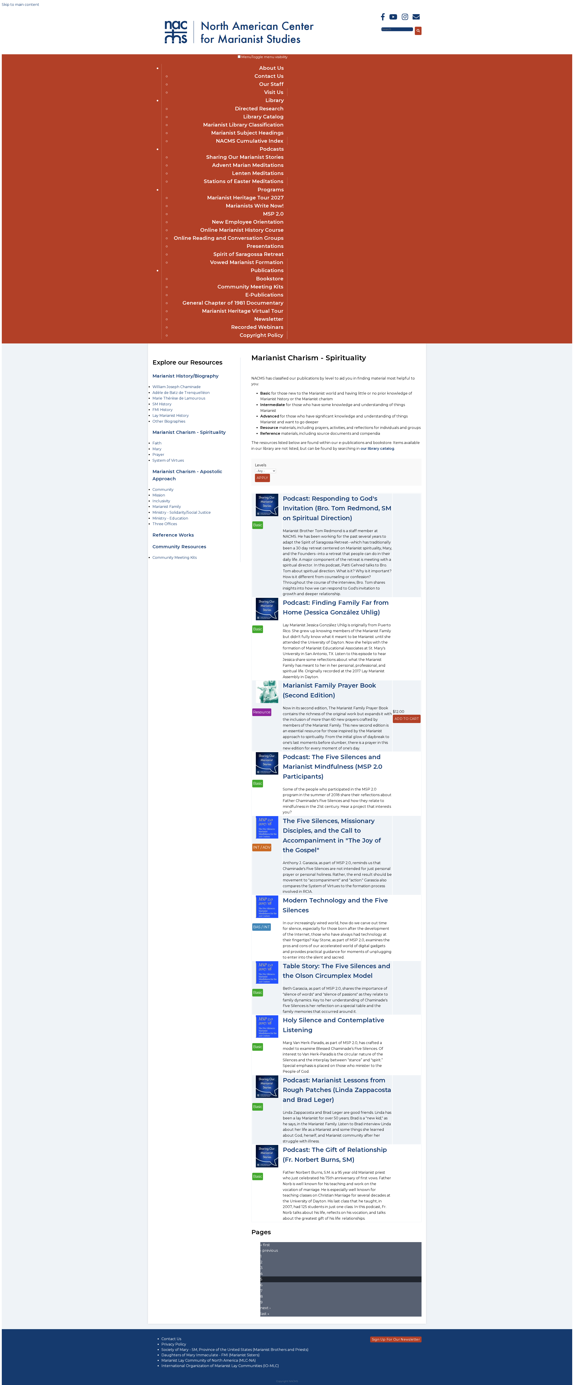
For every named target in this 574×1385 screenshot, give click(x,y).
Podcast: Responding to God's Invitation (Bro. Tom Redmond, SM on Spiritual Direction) (337, 508)
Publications (267, 270)
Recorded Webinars (257, 327)
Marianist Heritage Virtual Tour (242, 311)
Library (274, 100)
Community (163, 489)
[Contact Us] (416, 17)
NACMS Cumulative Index (249, 141)
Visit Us (273, 92)
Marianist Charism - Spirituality (189, 432)
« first (265, 1245)
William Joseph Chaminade (176, 387)
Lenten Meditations (258, 173)
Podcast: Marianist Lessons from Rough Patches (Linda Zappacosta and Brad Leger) (337, 1090)
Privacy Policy (173, 1344)
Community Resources (179, 546)
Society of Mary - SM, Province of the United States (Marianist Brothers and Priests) (235, 1350)
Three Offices (164, 524)
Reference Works (173, 535)
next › (265, 1308)
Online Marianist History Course (242, 230)
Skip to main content (20, 4)
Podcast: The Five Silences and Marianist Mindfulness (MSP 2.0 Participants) (332, 766)
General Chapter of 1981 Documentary (233, 303)
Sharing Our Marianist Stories (245, 157)
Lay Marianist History (170, 415)
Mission (158, 495)
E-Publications (264, 295)
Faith (156, 443)
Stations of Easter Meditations (243, 181)
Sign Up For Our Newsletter (396, 1339)
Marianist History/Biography (185, 376)
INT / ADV (261, 847)
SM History (162, 404)
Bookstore (269, 278)
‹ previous (269, 1250)
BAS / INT (261, 927)
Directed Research (259, 108)
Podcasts (272, 149)
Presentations (265, 246)
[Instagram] (405, 17)
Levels (260, 465)
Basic (257, 525)
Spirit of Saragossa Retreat (248, 254)
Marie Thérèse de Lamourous (178, 398)
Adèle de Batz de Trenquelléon (181, 393)
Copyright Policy (261, 335)
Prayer (158, 454)
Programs (271, 189)
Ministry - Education (170, 518)
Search (374, 29)
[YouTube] (393, 17)
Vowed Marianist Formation (246, 262)
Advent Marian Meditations (248, 165)
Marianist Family (166, 507)
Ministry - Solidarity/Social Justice (181, 512)
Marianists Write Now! (255, 206)
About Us (271, 68)
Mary (156, 449)
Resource (261, 712)
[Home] (203, 31)
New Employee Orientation (248, 222)
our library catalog (377, 448)
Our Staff (271, 84)
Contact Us (269, 76)
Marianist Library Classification (243, 125)
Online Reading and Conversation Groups (229, 238)
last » (264, 1314)
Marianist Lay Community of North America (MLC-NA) (208, 1360)
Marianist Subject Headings (247, 133)
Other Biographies (168, 421)
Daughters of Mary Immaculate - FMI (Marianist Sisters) (210, 1355)
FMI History (162, 410)
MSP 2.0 (273, 214)
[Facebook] (383, 17)
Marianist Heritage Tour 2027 (245, 197)
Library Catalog (263, 117)
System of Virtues (168, 460)
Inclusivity (161, 501)
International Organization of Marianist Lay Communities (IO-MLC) (220, 1366)
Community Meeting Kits (250, 287)
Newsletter (268, 319)
